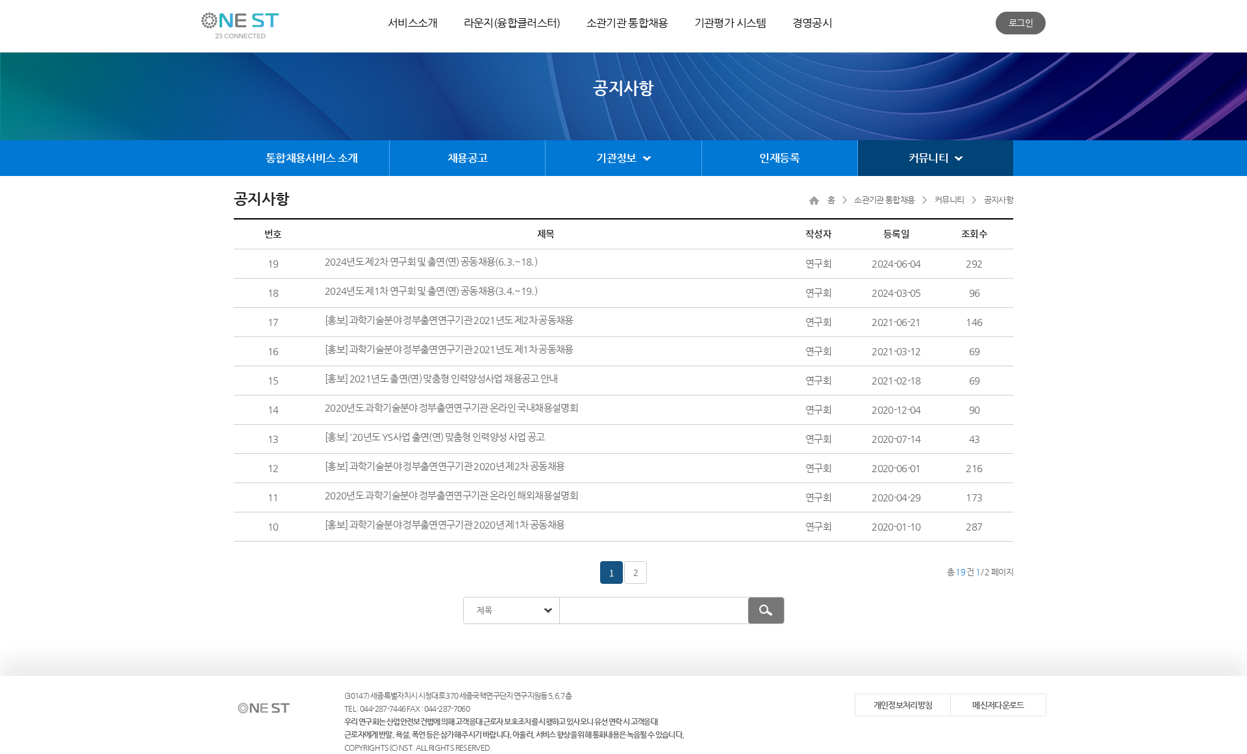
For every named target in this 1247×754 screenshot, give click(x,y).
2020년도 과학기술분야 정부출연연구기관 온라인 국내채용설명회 (451, 407)
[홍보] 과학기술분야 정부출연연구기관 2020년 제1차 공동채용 (444, 524)
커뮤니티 (928, 157)
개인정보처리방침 (903, 705)
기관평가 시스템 (730, 22)
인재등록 (779, 157)
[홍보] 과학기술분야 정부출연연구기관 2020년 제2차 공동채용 (444, 465)
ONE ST (240, 25)
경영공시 (812, 22)
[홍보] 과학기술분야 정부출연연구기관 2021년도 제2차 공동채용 (449, 319)
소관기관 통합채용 (627, 22)
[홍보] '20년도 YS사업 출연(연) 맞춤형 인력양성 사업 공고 (435, 436)
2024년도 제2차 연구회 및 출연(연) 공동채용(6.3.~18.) (431, 261)
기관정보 (616, 157)
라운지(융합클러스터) (512, 22)
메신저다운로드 (998, 705)
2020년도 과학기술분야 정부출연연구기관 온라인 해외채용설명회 (451, 495)
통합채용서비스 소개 (312, 157)
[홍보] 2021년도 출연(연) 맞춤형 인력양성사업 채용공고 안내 (441, 378)
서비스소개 (413, 22)
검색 (766, 610)
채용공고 (467, 157)
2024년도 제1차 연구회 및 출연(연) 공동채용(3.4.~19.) (431, 290)
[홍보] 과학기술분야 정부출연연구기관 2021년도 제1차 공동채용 (449, 349)
